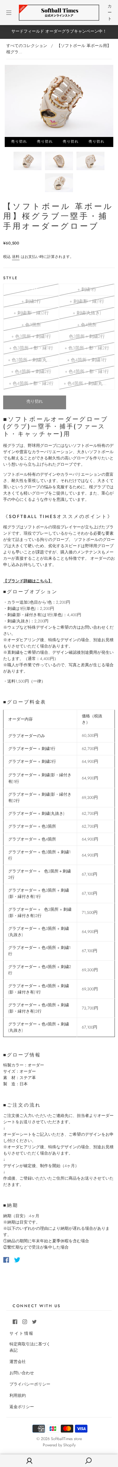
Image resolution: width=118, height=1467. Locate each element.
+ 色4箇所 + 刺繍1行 (87, 360)
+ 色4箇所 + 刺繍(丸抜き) (88, 383)
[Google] (30, 1260)
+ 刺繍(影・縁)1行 (87, 301)
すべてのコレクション (26, 46)
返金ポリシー (21, 1407)
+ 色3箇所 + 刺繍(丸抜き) (32, 360)
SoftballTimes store (66, 1439)
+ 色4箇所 (87, 325)
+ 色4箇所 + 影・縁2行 (31, 383)
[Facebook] (6, 1260)
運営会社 (17, 1362)
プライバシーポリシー (29, 1384)
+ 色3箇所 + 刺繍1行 (31, 336)
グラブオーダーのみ (31, 289)
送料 (16, 256)
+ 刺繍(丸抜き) (87, 313)
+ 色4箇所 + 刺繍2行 (31, 371)
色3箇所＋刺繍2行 (87, 336)
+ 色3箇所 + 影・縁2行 (87, 348)
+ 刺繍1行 (86, 289)
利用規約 (17, 1395)
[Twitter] (17, 1260)
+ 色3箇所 (31, 325)
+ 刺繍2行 (31, 301)
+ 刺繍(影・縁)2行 (31, 313)
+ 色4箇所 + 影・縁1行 (87, 371)
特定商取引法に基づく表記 (29, 1347)
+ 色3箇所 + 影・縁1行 (31, 348)
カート (110, 12)
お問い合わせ (21, 1373)
